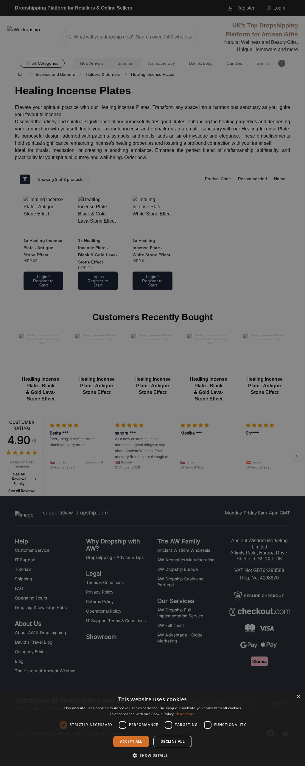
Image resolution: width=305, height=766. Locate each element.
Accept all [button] (131, 741)
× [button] (298, 697)
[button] (152, 755)
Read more (185, 713)
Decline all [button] (173, 741)
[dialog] (152, 728)
